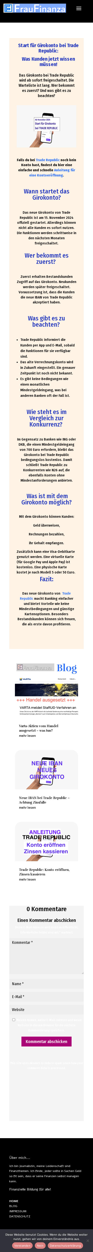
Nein (40, 1245)
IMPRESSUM (17, 1211)
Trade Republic (48, 160)
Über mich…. (19, 1157)
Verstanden (22, 1245)
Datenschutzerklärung (65, 1245)
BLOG (13, 1206)
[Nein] (87, 1240)
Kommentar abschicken (46, 1041)
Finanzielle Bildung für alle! (30, 1189)
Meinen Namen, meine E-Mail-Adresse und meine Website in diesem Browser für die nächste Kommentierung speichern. (49, 1025)
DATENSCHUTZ (19, 1216)
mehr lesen (27, 735)
